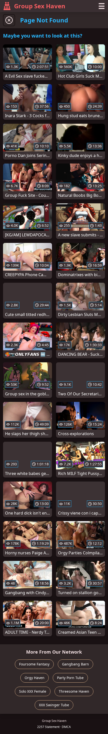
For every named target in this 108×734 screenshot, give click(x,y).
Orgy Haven (34, 677)
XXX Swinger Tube (54, 705)
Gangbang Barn (75, 664)
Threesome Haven (74, 691)
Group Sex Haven (39, 6)
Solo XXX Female (32, 691)
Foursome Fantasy (34, 664)
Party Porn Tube (70, 677)
